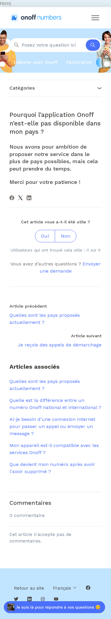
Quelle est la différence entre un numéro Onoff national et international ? (55, 403)
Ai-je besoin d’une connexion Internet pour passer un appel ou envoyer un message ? (52, 426)
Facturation (79, 62)
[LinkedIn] (29, 198)
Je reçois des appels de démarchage (60, 345)
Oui (45, 236)
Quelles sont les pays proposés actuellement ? (44, 384)
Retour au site (29, 588)
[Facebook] (11, 198)
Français (63, 588)
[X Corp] (20, 198)
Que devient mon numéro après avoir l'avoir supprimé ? (52, 468)
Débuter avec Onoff (35, 62)
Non (65, 236)
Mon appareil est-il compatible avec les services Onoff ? (54, 449)
